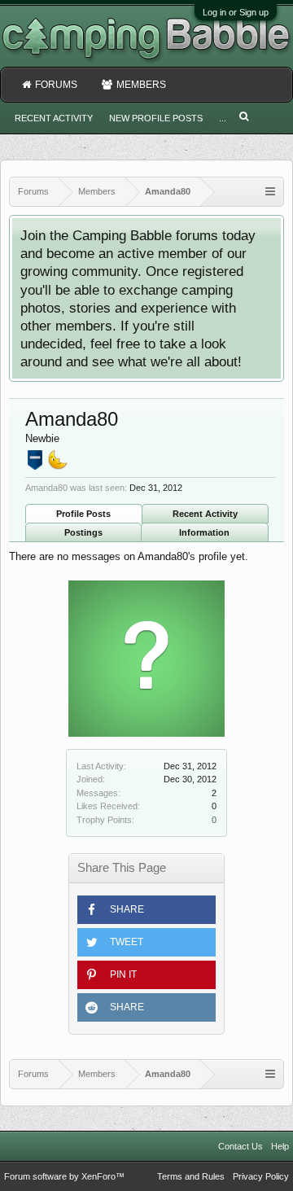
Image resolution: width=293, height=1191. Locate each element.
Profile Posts (83, 514)
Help (280, 1146)
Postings (83, 532)
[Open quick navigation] (270, 191)
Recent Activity (205, 514)
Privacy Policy (261, 1176)
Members (141, 84)
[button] (146, 909)
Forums (56, 84)
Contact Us (240, 1146)
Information (204, 532)
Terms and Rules (191, 1176)
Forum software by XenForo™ (64, 1176)
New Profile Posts (156, 118)
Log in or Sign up (236, 12)
